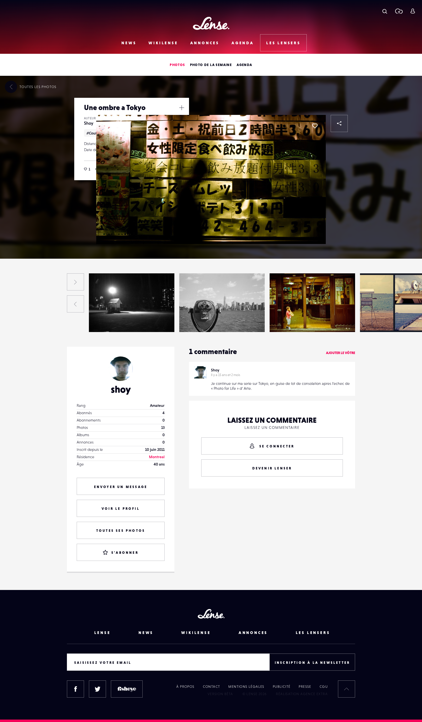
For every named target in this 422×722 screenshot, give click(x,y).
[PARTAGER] (339, 123)
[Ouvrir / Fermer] (181, 107)
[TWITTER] (97, 689)
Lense (102, 632)
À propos (185, 687)
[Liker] (314, 125)
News (128, 43)
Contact (211, 687)
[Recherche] (385, 11)
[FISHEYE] (127, 689)
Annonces (204, 43)
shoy (121, 389)
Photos (177, 65)
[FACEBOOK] (75, 689)
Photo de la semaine (211, 65)
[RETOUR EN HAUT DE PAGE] (346, 689)
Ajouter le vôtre (340, 353)
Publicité (282, 687)
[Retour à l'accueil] (211, 23)
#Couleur (94, 133)
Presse (305, 687)
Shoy (88, 123)
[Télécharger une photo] (399, 11)
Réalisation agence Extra (302, 694)
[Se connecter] (413, 11)
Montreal (157, 457)
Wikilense (163, 43)
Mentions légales (246, 687)
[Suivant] (75, 281)
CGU (324, 687)
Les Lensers (283, 43)
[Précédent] (75, 303)
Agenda (243, 43)
